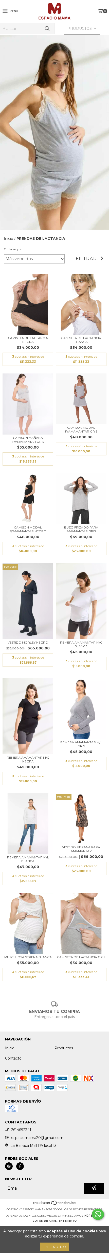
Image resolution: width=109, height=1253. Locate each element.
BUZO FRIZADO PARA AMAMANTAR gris (81, 529)
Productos (64, 1048)
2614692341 (21, 1129)
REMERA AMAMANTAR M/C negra (28, 759)
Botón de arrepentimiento (54, 1220)
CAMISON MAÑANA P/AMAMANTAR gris (28, 439)
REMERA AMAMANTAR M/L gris (81, 744)
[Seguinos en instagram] (9, 1166)
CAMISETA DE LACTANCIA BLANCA (81, 340)
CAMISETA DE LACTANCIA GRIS (81, 957)
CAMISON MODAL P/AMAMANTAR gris (81, 429)
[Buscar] (47, 28)
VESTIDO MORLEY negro (28, 642)
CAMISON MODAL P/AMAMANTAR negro (28, 529)
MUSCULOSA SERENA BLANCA (28, 957)
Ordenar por (13, 249)
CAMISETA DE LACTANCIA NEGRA (28, 340)
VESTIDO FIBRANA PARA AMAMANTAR (81, 849)
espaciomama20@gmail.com (37, 1137)
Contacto (13, 1058)
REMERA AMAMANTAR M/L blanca (28, 859)
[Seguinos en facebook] (20, 1166)
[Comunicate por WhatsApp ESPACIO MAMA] (98, 1214)
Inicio (8, 238)
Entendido (54, 1247)
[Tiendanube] (54, 1204)
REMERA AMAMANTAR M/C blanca (81, 644)
